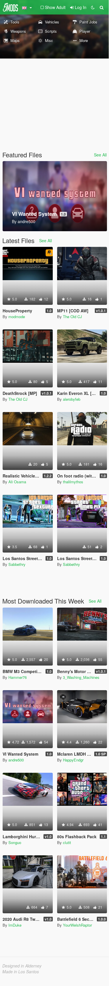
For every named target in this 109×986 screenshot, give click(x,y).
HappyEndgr (73, 760)
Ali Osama (17, 481)
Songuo (14, 842)
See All (100, 155)
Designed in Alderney (21, 966)
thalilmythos (73, 481)
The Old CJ (72, 316)
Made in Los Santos (20, 971)
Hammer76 (17, 677)
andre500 (16, 760)
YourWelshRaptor (77, 925)
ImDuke (14, 925)
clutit (67, 842)
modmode (16, 316)
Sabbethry (17, 564)
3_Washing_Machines (81, 677)
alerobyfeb (71, 399)
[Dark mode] (93, 7)
